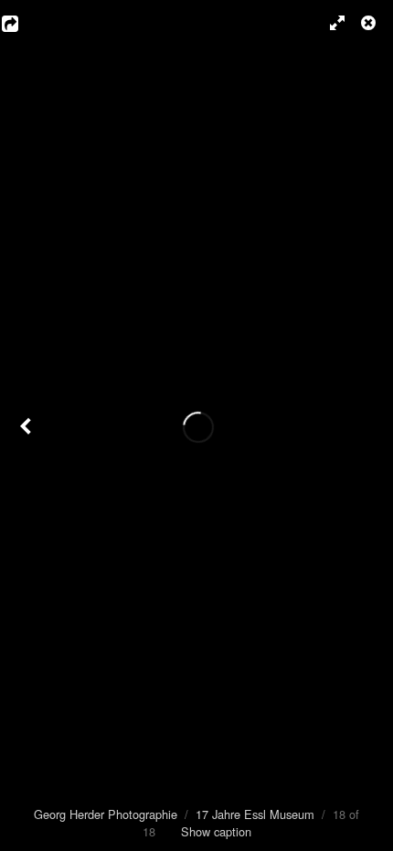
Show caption (216, 831)
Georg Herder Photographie (105, 814)
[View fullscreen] (329, 23)
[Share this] (23, 23)
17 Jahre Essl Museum (255, 814)
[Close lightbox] (370, 23)
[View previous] (27, 425)
